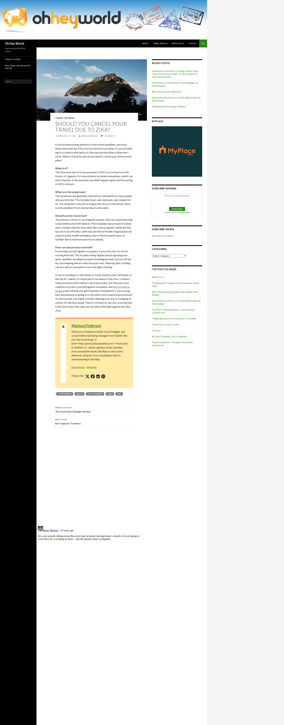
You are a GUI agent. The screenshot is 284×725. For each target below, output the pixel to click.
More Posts (78, 367)
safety (79, 394)
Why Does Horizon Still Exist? (167, 91)
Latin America (65, 394)
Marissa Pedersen (89, 136)
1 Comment (109, 136)
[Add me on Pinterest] (103, 376)
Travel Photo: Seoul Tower (165, 324)
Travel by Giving (13, 59)
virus (110, 394)
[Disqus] (91, 477)
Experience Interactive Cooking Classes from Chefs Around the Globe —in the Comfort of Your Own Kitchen (175, 73)
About (145, 43)
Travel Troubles (64, 118)
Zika (119, 394)
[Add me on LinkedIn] (98, 376)
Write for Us (178, 43)
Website (91, 367)
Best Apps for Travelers (68, 421)
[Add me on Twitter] (87, 376)
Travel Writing (160, 43)
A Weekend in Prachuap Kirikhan (168, 106)
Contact (192, 43)
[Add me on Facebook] (93, 376)
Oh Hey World (14, 43)
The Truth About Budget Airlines (73, 409)
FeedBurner (184, 212)
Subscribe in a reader (162, 235)
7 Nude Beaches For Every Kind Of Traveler (174, 318)
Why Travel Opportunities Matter (17, 67)
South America (95, 394)
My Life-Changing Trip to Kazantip (169, 336)
